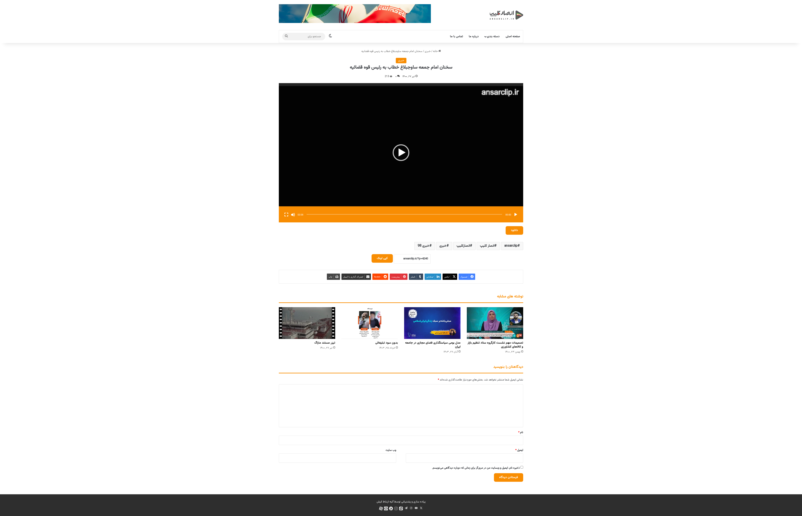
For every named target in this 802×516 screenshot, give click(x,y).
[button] (401, 152)
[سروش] (390, 508)
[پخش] (516, 215)
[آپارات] (380, 508)
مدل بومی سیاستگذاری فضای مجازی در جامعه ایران (433, 345)
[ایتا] (401, 508)
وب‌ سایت (391, 450)
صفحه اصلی (513, 36)
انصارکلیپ (463, 245)
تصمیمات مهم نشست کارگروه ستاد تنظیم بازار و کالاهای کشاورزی (495, 345)
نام (520, 432)
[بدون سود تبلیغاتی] (369, 323)
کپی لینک (382, 258)
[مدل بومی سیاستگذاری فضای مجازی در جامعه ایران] (432, 323)
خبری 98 (423, 245)
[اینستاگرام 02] (395, 508)
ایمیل (519, 450)
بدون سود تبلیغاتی (386, 343)
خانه (435, 51)
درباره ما (474, 36)
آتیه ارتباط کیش (385, 502)
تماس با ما (456, 36)
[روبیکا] (385, 508)
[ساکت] (293, 215)
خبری (428, 51)
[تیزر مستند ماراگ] (307, 323)
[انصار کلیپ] (506, 15)
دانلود (514, 230)
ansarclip (511, 245)
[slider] (404, 214)
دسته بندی (493, 36)
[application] (401, 152)
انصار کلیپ (487, 245)
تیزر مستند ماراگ (324, 343)
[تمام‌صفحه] (286, 215)
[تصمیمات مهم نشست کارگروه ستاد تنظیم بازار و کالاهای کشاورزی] (495, 323)
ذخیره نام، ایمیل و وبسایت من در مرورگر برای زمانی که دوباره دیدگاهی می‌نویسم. (476, 468)
